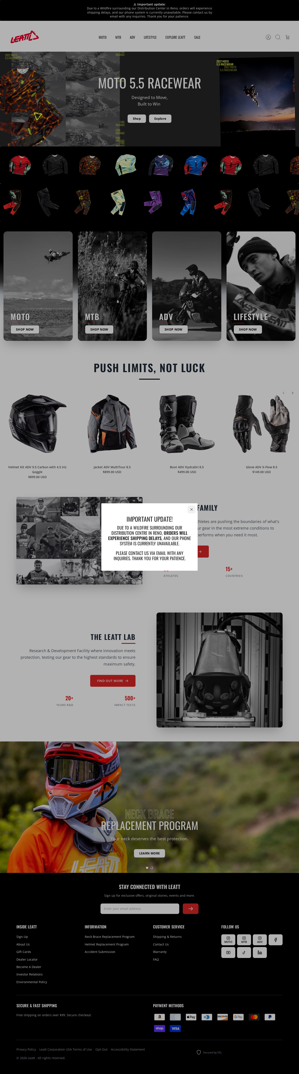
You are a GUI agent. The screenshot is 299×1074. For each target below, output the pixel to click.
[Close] (191, 509)
